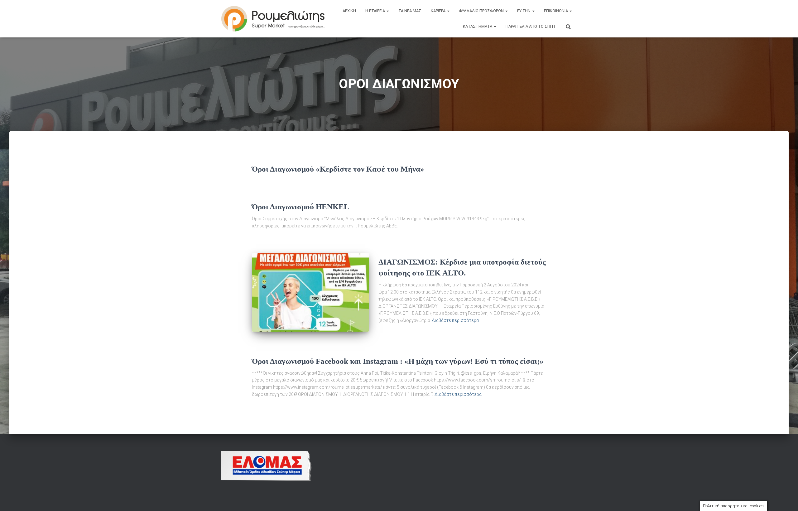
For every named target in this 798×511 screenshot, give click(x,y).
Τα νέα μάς (409, 10)
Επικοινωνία (556, 10)
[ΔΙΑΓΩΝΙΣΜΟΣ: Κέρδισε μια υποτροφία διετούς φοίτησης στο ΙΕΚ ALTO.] (310, 292)
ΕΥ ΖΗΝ (524, 10)
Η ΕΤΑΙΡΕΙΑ (375, 10)
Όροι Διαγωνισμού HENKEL (300, 206)
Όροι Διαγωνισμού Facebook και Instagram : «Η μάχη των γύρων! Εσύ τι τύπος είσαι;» (398, 361)
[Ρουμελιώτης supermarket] (273, 19)
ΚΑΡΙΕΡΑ (438, 10)
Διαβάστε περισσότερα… (457, 320)
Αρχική (349, 10)
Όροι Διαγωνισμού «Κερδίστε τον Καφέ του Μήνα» (338, 169)
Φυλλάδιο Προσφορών (482, 10)
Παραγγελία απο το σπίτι (530, 26)
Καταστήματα (478, 26)
